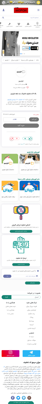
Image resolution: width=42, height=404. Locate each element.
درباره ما (31, 337)
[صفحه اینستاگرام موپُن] (29, 398)
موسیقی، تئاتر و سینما (27, 60)
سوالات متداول (31, 340)
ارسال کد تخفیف (21, 264)
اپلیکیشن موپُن (31, 310)
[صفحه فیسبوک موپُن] (13, 398)
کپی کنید (34, 119)
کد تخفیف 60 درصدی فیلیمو (16, 99)
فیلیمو (6, 60)
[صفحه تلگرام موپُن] (23, 398)
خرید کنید (21, 125)
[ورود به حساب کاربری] (4, 10)
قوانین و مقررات (31, 344)
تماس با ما (11, 314)
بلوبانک (29, 373)
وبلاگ (31, 317)
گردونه (31, 325)
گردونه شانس (31, 328)
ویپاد (25, 373)
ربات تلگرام (31, 314)
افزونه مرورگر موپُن (31, 306)
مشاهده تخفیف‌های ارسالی (21, 231)
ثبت (7, 276)
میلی (39, 373)
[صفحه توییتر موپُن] (18, 398)
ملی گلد (34, 373)
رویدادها (31, 321)
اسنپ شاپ (5, 371)
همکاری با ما (10, 310)
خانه (37, 60)
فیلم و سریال (14, 60)
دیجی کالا (34, 371)
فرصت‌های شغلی (10, 306)
